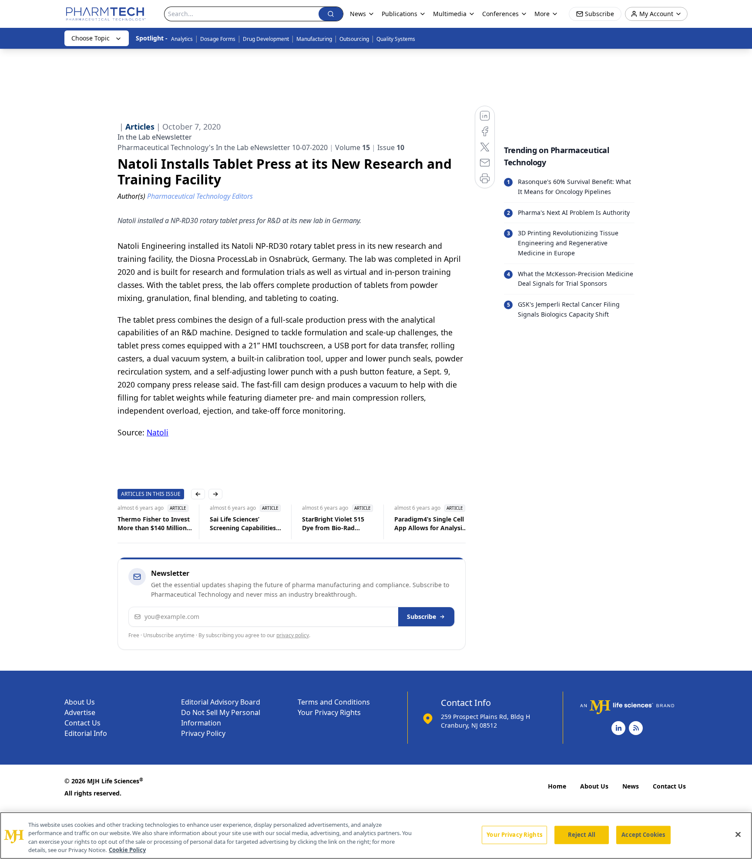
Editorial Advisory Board (220, 702)
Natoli (157, 432)
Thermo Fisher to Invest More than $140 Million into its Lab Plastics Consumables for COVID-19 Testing (154, 523)
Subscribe (421, 616)
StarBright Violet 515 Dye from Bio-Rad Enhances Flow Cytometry (333, 523)
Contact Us (82, 723)
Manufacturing (314, 39)
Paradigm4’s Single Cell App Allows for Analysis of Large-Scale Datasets (429, 523)
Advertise (79, 712)
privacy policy (292, 635)
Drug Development (266, 39)
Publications (399, 14)
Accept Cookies (643, 835)
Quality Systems (395, 39)
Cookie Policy (127, 850)
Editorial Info (85, 733)
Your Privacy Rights (329, 712)
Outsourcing (354, 39)
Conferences (500, 14)
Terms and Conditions (334, 702)
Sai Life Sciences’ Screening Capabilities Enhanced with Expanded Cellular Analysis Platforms (243, 523)
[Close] (738, 834)
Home (557, 786)
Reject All (581, 835)
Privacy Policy (203, 733)
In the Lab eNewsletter (155, 137)
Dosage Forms (217, 39)
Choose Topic (90, 38)
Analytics (182, 39)
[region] (376, 835)
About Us (79, 702)
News (630, 786)
